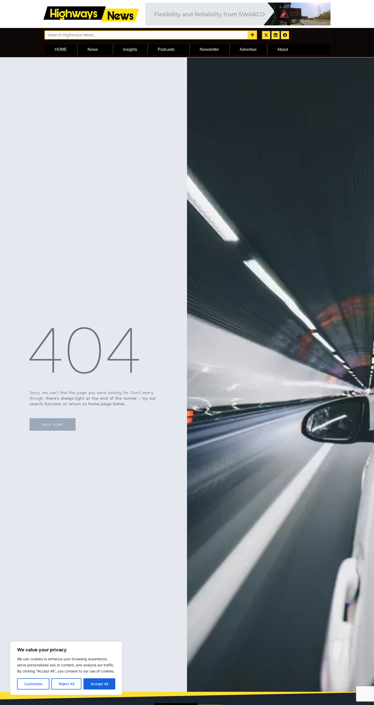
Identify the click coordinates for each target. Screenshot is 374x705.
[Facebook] (285, 35)
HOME (61, 49)
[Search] (252, 35)
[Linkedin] (275, 35)
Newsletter (209, 49)
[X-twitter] (266, 35)
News (93, 49)
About (282, 49)
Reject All (66, 684)
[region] (66, 668)
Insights (130, 49)
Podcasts (166, 49)
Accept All (99, 684)
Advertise (248, 49)
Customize (33, 684)
